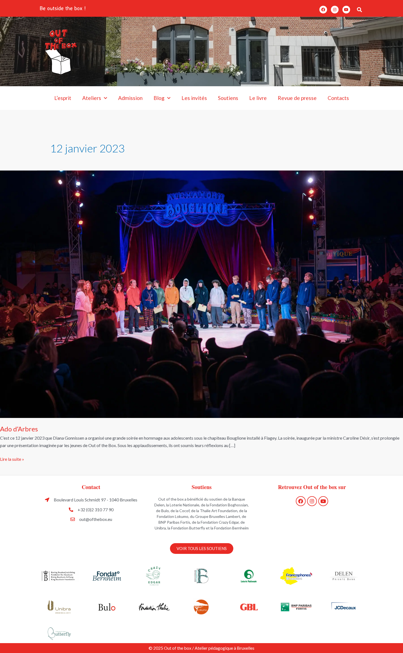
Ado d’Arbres (19, 429)
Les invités (194, 98)
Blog (159, 98)
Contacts (338, 98)
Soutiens (228, 98)
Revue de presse (297, 98)
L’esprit (62, 98)
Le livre (258, 98)
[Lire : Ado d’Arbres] (201, 293)
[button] (359, 9)
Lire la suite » (12, 459)
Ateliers (91, 98)
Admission (130, 98)
